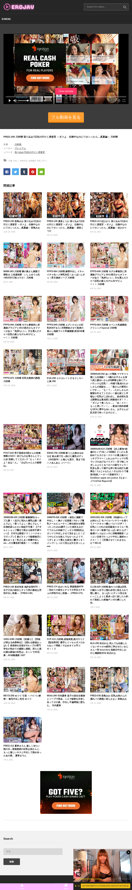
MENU (7, 19)
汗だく (44, 161)
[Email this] (41, 171)
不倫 (10, 161)
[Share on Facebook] (6, 171)
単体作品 (23, 161)
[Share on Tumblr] (24, 171)
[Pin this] (32, 171)
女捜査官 (32, 161)
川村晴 (18, 144)
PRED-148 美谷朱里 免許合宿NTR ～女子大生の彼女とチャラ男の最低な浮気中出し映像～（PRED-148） (22, 590)
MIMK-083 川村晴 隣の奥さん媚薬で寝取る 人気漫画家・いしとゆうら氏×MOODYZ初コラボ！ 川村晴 (21, 274)
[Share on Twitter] (15, 171)
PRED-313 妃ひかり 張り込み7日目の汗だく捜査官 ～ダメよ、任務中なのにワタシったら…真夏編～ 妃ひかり (109, 224)
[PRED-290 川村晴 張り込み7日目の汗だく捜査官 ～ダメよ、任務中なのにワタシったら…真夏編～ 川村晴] (22, 205)
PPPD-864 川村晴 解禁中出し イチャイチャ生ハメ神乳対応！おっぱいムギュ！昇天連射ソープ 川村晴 (66, 274)
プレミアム (20, 148)
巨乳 (39, 161)
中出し (16, 161)
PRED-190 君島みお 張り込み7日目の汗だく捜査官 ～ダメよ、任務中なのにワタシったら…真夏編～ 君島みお (22, 224)
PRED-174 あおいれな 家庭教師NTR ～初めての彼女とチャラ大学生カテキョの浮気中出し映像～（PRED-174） (66, 589)
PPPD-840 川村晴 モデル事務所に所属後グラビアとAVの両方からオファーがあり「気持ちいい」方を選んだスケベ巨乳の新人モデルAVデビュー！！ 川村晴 (109, 277)
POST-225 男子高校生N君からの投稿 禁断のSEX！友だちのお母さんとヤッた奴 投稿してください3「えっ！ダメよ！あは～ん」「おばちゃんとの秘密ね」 (22, 459)
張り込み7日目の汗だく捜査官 (30, 152)
